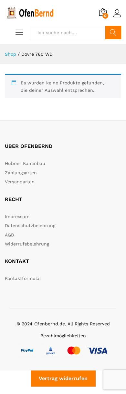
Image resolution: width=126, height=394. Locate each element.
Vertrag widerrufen (63, 378)
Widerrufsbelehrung (27, 243)
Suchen (113, 32)
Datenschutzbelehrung (30, 225)
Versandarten (20, 181)
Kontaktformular (23, 278)
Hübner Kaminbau (25, 163)
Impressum (17, 216)
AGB (9, 234)
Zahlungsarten (21, 172)
